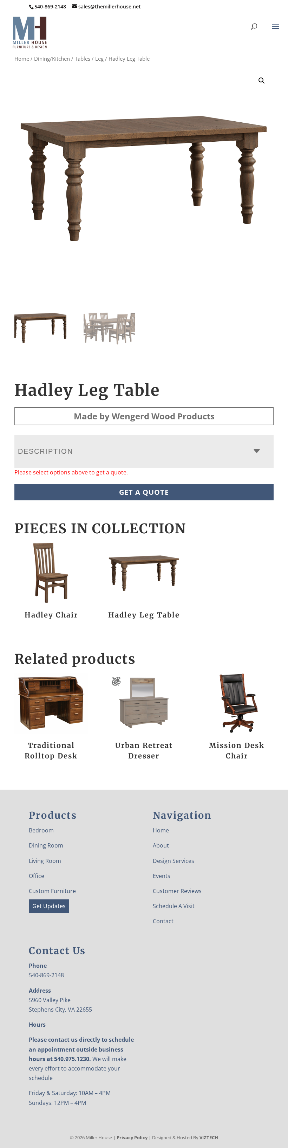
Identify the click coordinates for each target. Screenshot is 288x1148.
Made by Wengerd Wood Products (144, 416)
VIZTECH (208, 1137)
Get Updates (49, 906)
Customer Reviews (177, 891)
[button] (261, 80)
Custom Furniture (52, 891)
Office (36, 876)
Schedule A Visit (174, 906)
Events (161, 876)
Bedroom (41, 830)
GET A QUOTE (144, 492)
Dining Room (46, 845)
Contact (163, 921)
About (161, 845)
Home (21, 58)
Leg (99, 58)
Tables (82, 58)
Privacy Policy (132, 1137)
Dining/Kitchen (52, 58)
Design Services (173, 861)
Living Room (45, 861)
